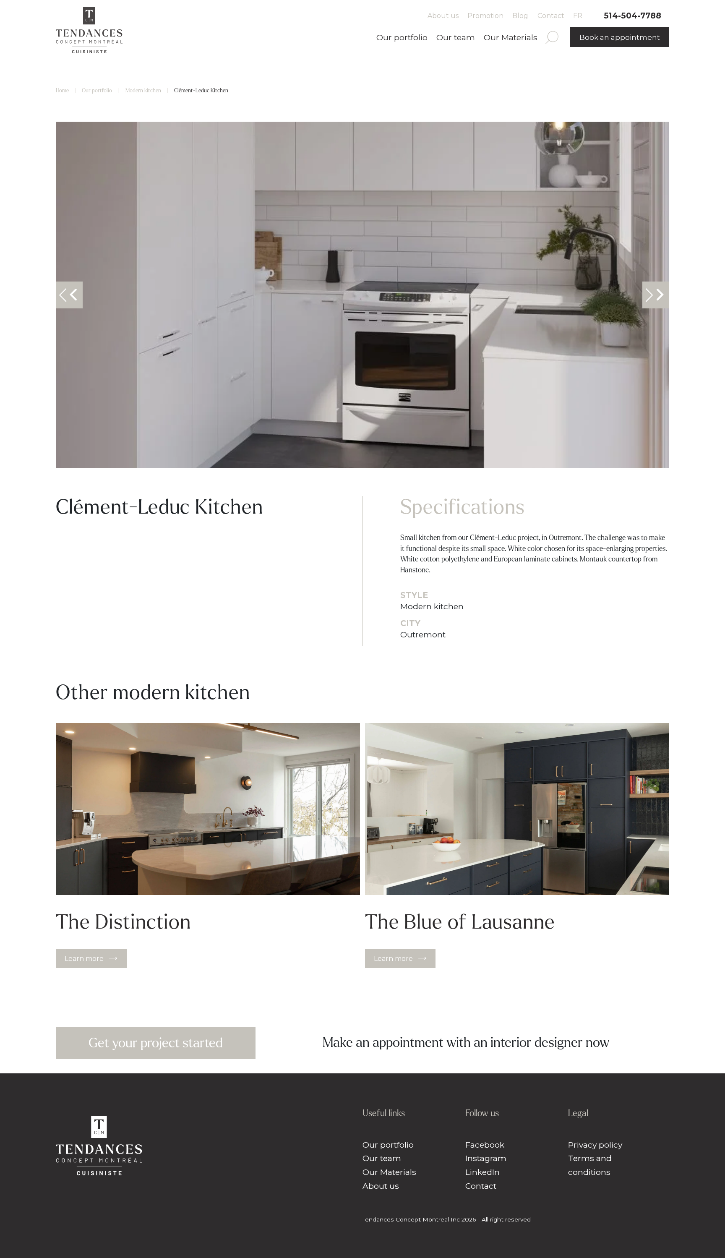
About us (443, 16)
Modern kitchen (143, 91)
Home (62, 91)
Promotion (485, 16)
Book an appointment (619, 37)
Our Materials (510, 37)
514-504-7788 (632, 15)
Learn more (84, 959)
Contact (550, 16)
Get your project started (156, 1043)
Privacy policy (595, 1145)
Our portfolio (402, 37)
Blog (520, 16)
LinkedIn (482, 1172)
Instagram (485, 1158)
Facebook (484, 1145)
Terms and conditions (590, 1165)
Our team (455, 37)
